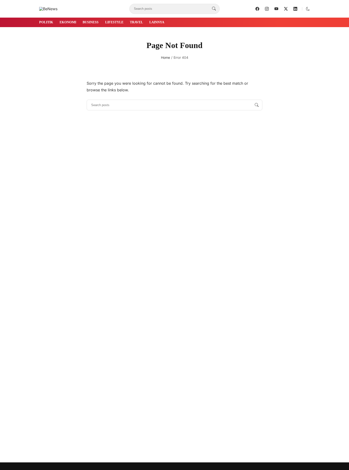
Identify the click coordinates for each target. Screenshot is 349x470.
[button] (308, 8)
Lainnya (156, 22)
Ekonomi (68, 22)
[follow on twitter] (286, 9)
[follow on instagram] (267, 9)
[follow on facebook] (257, 9)
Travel (136, 22)
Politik (46, 22)
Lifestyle (114, 22)
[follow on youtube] (276, 9)
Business (91, 22)
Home (165, 57)
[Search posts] (214, 8)
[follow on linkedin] (295, 9)
